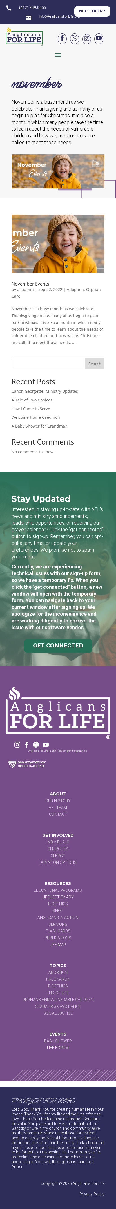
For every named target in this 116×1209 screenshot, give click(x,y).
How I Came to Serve (31, 408)
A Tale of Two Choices (32, 400)
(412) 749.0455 (32, 7)
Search (94, 363)
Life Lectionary (58, 897)
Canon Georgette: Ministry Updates (45, 391)
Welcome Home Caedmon (36, 417)
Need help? (92, 11)
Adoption (75, 289)
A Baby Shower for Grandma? (39, 426)
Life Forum (58, 1048)
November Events (30, 284)
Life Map (58, 944)
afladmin (25, 289)
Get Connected (58, 645)
